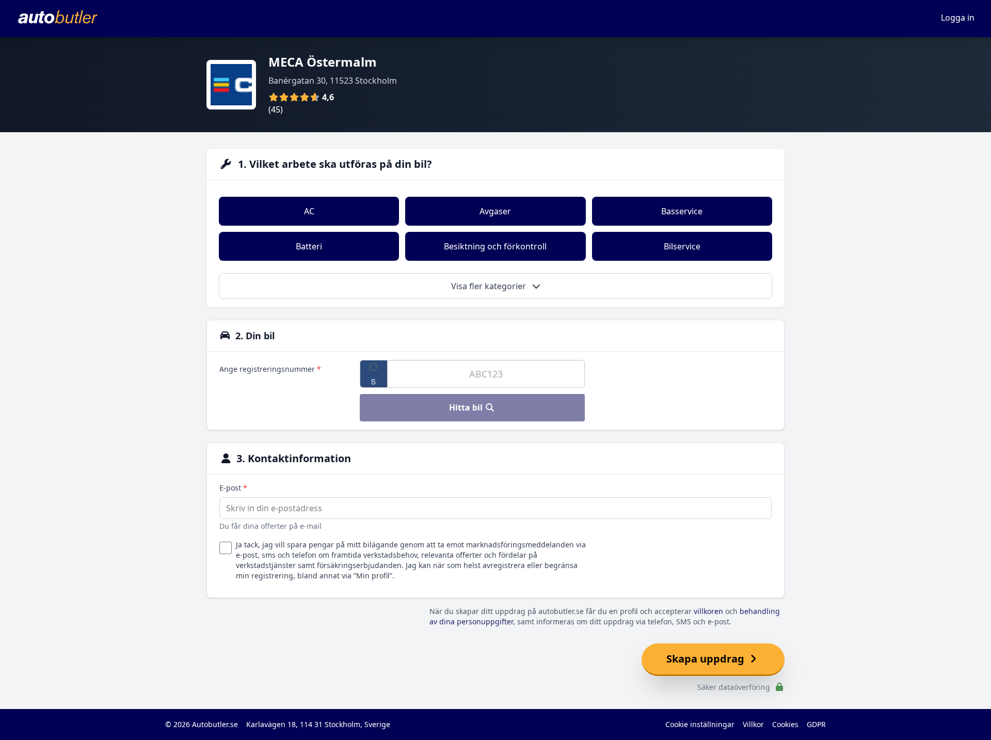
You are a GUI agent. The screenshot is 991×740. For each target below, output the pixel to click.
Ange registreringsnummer (270, 369)
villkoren (708, 611)
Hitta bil (467, 407)
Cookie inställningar (699, 724)
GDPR (816, 724)
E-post (233, 488)
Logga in (957, 17)
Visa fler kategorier (489, 286)
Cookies (785, 724)
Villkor (753, 724)
